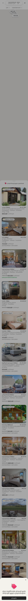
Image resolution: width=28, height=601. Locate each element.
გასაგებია (14, 598)
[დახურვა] (25, 579)
